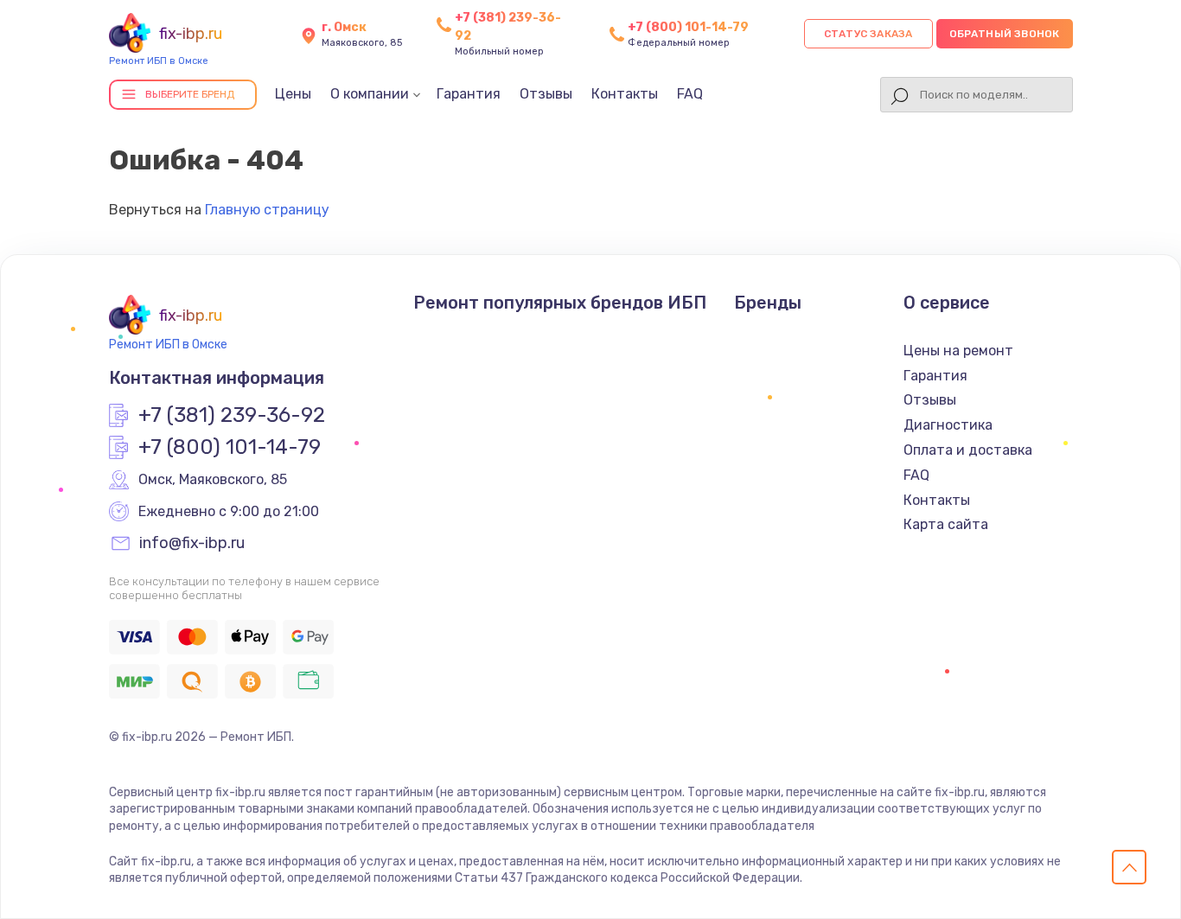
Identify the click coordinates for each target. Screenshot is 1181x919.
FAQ (690, 94)
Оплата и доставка (967, 450)
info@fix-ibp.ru (192, 543)
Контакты (624, 94)
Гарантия (469, 94)
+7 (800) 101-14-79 (688, 27)
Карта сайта (945, 524)
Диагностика (948, 425)
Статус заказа (868, 34)
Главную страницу (267, 209)
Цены (293, 94)
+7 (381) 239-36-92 (231, 415)
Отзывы (546, 94)
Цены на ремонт (958, 350)
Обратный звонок (1004, 34)
